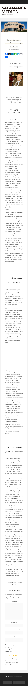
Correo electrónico (14, 629)
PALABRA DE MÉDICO (14, 36)
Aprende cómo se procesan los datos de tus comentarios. (11, 662)
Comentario (14, 601)
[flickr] (7, 682)
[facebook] (4, 682)
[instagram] (17, 682)
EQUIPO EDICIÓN (16, 49)
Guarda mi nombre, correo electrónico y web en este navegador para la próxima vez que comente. (13, 648)
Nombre (14, 622)
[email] (20, 682)
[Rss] (23, 682)
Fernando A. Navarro (17, 63)
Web (14, 637)
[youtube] (14, 682)
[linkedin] (10, 682)
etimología (14, 582)
